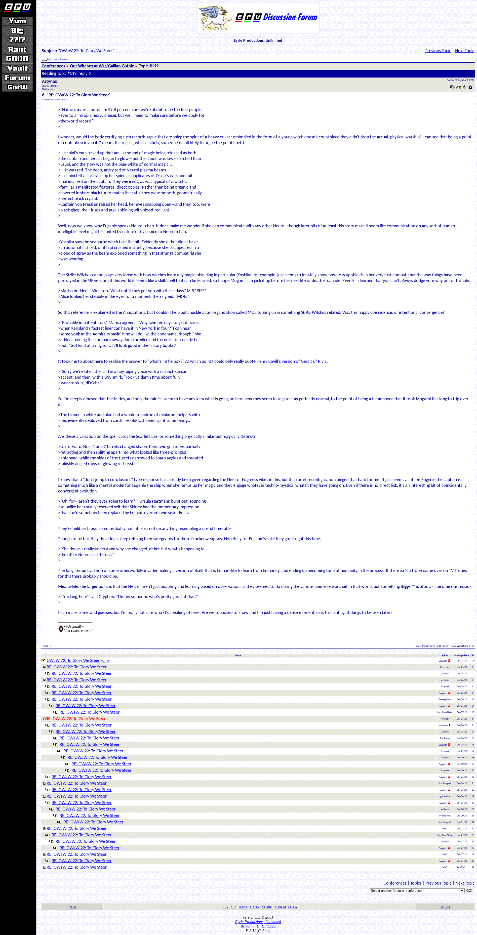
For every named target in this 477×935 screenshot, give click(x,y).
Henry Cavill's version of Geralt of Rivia (292, 361)
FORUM (280, 907)
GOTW (292, 907)
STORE (267, 907)
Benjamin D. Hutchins (258, 926)
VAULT (445, 907)
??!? (233, 907)
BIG (225, 907)
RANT (243, 907)
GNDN (254, 907)
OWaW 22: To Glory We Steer (73, 660)
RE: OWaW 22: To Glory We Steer (77, 667)
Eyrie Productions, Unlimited (258, 922)
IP (51, 646)
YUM (72, 907)
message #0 (62, 99)
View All (105, 661)
